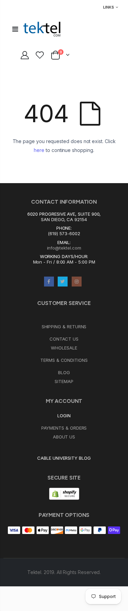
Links (108, 7)
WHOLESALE (64, 348)
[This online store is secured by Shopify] (64, 493)
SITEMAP (64, 381)
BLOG (64, 372)
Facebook (49, 282)
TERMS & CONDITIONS (64, 360)
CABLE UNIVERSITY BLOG (64, 458)
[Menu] (15, 29)
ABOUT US (64, 437)
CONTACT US (64, 339)
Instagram (77, 282)
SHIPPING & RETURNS (64, 326)
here (39, 150)
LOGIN (64, 415)
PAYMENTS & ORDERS (64, 428)
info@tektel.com (64, 248)
